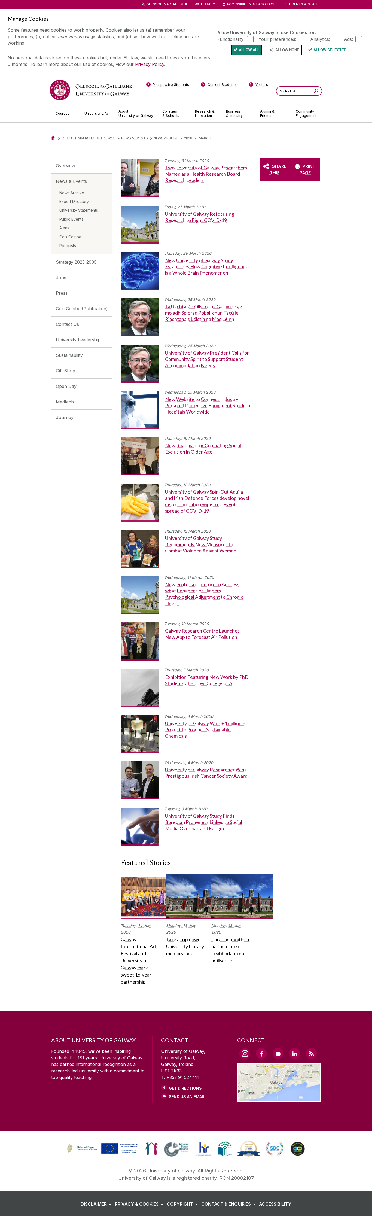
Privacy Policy (149, 64)
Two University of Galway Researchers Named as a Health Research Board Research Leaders (206, 174)
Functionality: (231, 39)
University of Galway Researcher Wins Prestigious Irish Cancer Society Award (206, 773)
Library (208, 4)
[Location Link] (279, 1098)
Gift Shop (65, 370)
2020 (188, 138)
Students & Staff (301, 4)
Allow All (249, 50)
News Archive (166, 138)
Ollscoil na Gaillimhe (167, 4)
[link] (102, 1149)
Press (62, 293)
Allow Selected (329, 50)
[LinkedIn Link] (294, 1053)
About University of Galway (88, 138)
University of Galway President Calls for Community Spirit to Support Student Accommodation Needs (207, 359)
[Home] (53, 138)
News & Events (134, 138)
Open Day (66, 386)
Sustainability (69, 355)
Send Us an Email (187, 1096)
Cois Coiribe (70, 237)
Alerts (64, 228)
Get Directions (185, 1088)
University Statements (78, 210)
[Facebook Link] (261, 1053)
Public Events (71, 219)
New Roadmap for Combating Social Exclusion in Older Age (203, 448)
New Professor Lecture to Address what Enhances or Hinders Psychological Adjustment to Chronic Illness (204, 593)
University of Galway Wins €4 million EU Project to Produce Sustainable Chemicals (207, 729)
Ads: (348, 39)
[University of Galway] (91, 90)
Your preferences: (277, 39)
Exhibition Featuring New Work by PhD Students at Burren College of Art (207, 680)
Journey (65, 417)
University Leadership (78, 339)
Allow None (287, 50)
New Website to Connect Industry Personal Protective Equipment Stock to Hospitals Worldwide (207, 405)
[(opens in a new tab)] (103, 1153)
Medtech (65, 402)
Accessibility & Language (251, 4)
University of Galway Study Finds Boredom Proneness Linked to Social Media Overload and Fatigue (203, 822)
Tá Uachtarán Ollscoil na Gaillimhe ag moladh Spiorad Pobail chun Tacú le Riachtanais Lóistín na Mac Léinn (203, 312)
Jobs (61, 277)
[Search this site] (316, 91)
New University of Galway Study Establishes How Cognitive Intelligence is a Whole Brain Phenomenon (206, 266)
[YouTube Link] (278, 1053)
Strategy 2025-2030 (76, 262)
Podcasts (67, 245)
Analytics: (320, 39)
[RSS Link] (311, 1053)
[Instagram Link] (244, 1053)
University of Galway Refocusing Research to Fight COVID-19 (199, 217)
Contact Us (67, 324)
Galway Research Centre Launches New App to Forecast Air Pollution (202, 634)
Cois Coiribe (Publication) (82, 308)
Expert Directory (74, 201)
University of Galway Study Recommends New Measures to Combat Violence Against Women (200, 544)
